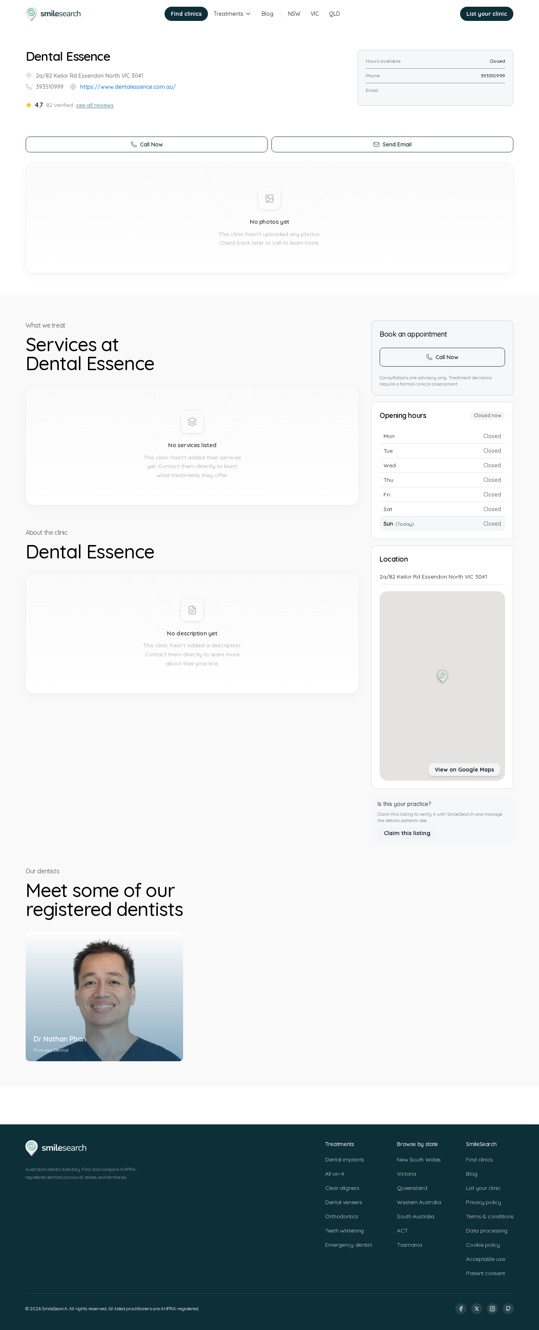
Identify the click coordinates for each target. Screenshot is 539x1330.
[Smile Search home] (54, 14)
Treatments (228, 13)
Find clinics (186, 13)
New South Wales (419, 1159)
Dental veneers (343, 1202)
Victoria (406, 1173)
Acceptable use (485, 1259)
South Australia (415, 1216)
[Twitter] (476, 1308)
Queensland (412, 1187)
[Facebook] (460, 1308)
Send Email (397, 144)
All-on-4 (334, 1173)
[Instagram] (492, 1308)
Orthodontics (341, 1216)
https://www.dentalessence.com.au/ (128, 86)
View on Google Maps (464, 769)
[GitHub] (508, 1308)
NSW (294, 13)
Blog (267, 13)
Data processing (486, 1230)
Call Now (151, 144)
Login (442, 13)
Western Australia (419, 1202)
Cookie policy (483, 1244)
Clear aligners (342, 1187)
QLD (334, 13)
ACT (402, 1230)
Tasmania (409, 1244)
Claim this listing (407, 833)
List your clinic (486, 13)
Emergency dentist (348, 1244)
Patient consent (485, 1273)
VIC (315, 13)
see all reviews (95, 105)
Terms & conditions (490, 1216)
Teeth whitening (344, 1230)
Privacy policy (483, 1202)
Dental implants (344, 1159)
